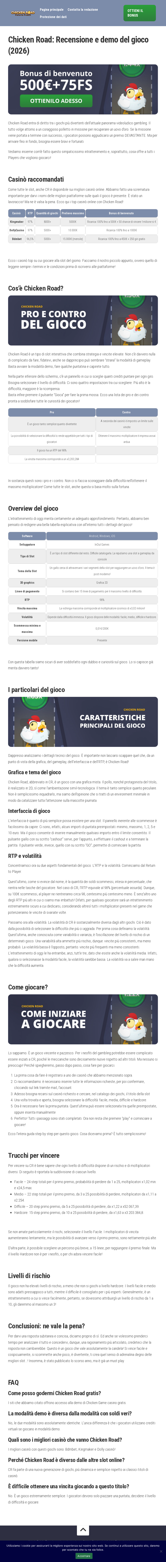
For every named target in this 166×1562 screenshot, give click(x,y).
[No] (161, 1551)
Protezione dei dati (53, 17)
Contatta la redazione (83, 10)
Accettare (84, 1556)
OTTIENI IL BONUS (135, 13)
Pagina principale (52, 10)
